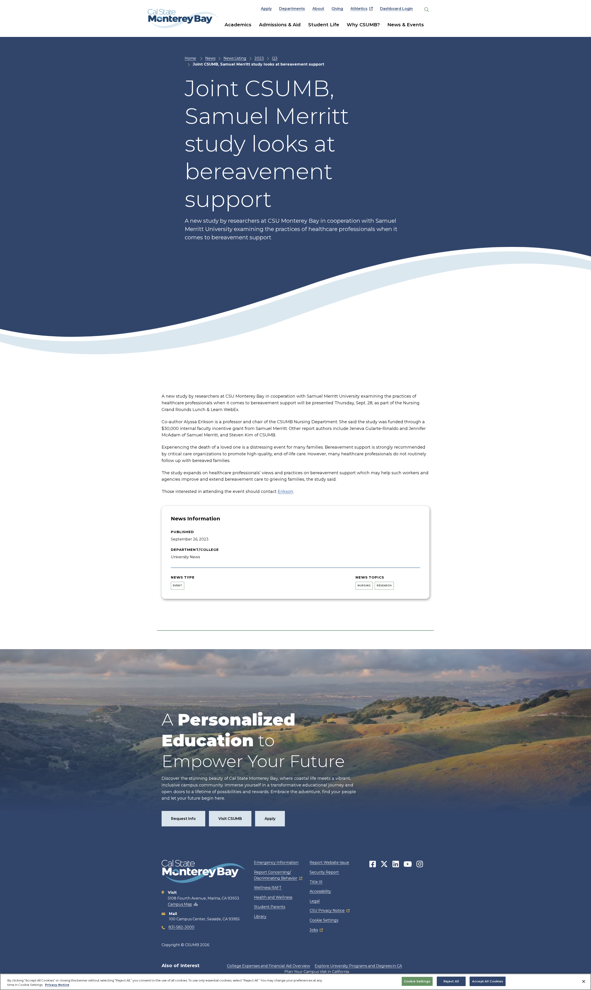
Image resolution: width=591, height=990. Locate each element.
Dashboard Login (396, 8)
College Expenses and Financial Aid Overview (268, 966)
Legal (315, 901)
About (318, 8)
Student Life (323, 24)
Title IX (316, 882)
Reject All (451, 981)
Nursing (364, 585)
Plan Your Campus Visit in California (316, 971)
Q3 (274, 58)
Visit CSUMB (230, 818)
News (210, 58)
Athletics (359, 8)
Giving (337, 8)
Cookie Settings (324, 920)
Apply (266, 8)
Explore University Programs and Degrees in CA (358, 966)
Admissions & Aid (280, 24)
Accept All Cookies (487, 981)
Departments (292, 8)
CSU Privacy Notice (327, 910)
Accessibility (320, 891)
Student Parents (269, 907)
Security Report (324, 872)
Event (177, 585)
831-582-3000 (181, 927)
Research (384, 585)
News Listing (234, 58)
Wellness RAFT (268, 887)
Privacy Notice (57, 985)
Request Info (183, 818)
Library (260, 916)
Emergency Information (276, 862)
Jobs (314, 930)
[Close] (584, 981)
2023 (259, 58)
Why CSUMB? (363, 24)
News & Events (405, 24)
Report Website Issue (329, 862)
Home (190, 58)
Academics (238, 24)
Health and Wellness (273, 897)
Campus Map (180, 904)
